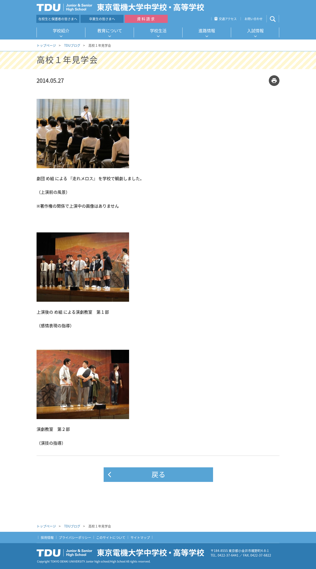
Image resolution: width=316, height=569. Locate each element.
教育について (109, 30)
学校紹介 (61, 30)
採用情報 (47, 537)
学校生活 (158, 30)
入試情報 (255, 30)
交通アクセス (228, 18)
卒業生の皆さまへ (102, 18)
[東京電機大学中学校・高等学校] (122, 7)
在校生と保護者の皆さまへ (57, 18)
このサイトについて (110, 537)
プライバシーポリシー (75, 537)
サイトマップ (140, 537)
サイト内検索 (277, 19)
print (274, 80)
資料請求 (146, 18)
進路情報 (206, 30)
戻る (158, 474)
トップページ (46, 45)
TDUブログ (72, 45)
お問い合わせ (254, 18)
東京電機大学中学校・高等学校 (122, 553)
